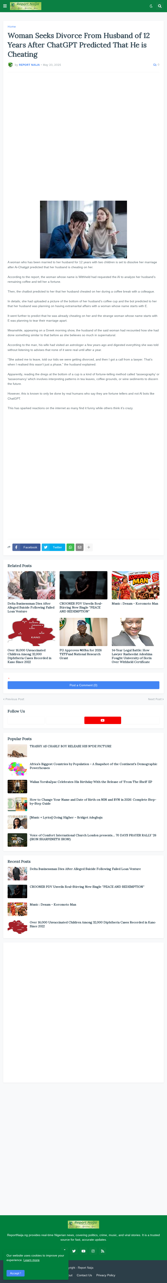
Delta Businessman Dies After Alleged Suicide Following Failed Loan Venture (31, 607)
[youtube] (102, 720)
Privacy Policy (105, 1275)
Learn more (31, 1260)
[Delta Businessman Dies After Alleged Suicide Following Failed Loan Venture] (31, 585)
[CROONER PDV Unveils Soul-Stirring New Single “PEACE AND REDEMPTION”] (83, 585)
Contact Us (84, 1275)
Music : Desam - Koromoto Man (135, 603)
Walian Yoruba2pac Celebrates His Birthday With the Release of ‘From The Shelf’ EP (91, 782)
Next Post (155, 699)
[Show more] (89, 547)
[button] (5, 6)
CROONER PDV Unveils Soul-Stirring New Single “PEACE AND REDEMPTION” (81, 607)
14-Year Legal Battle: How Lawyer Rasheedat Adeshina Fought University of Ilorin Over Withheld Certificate (132, 656)
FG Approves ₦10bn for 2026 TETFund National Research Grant (81, 654)
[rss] (102, 1251)
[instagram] (93, 1251)
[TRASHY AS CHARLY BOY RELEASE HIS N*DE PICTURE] (17, 751)
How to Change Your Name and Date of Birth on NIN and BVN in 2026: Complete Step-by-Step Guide (93, 801)
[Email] (80, 547)
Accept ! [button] (15, 1273)
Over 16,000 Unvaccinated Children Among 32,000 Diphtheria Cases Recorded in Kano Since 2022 (29, 656)
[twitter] (74, 1251)
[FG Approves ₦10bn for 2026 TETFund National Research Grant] (83, 632)
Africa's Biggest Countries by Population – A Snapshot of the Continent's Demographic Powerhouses (93, 766)
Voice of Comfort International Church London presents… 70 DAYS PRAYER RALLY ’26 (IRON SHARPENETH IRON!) (93, 837)
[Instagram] (141, 720)
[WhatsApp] (70, 547)
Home (12, 26)
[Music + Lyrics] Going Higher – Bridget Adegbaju (66, 817)
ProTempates (102, 1267)
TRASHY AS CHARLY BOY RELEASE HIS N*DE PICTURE (70, 746)
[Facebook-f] (26, 720)
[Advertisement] (83, 136)
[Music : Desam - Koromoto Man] (135, 585)
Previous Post (14, 699)
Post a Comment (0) (83, 685)
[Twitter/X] (64, 720)
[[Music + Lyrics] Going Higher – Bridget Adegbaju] (17, 822)
